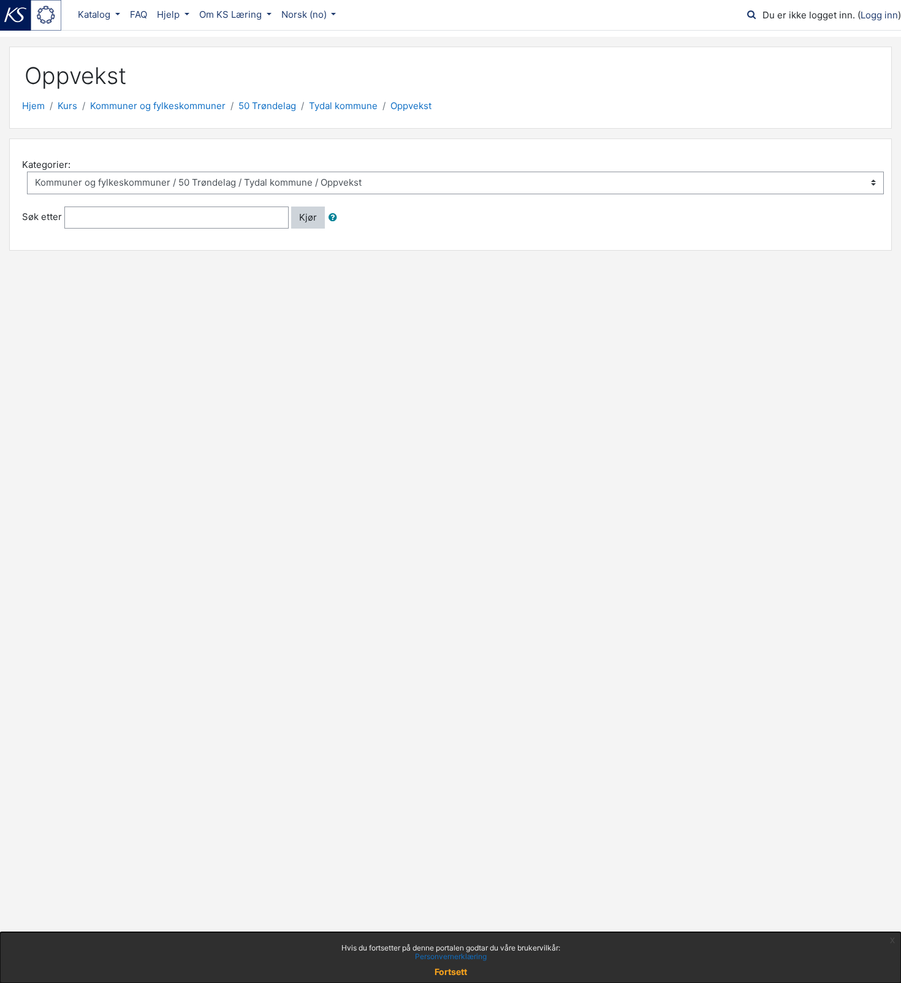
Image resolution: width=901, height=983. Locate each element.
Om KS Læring (231, 14)
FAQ (138, 14)
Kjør (308, 217)
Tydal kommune (343, 106)
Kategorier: (46, 164)
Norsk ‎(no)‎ (305, 14)
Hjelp (169, 14)
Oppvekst (410, 106)
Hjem (33, 106)
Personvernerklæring (451, 956)
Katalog (95, 14)
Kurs (67, 106)
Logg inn (879, 15)
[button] (335, 218)
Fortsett (451, 971)
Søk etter (42, 216)
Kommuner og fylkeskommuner (158, 106)
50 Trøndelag (267, 106)
